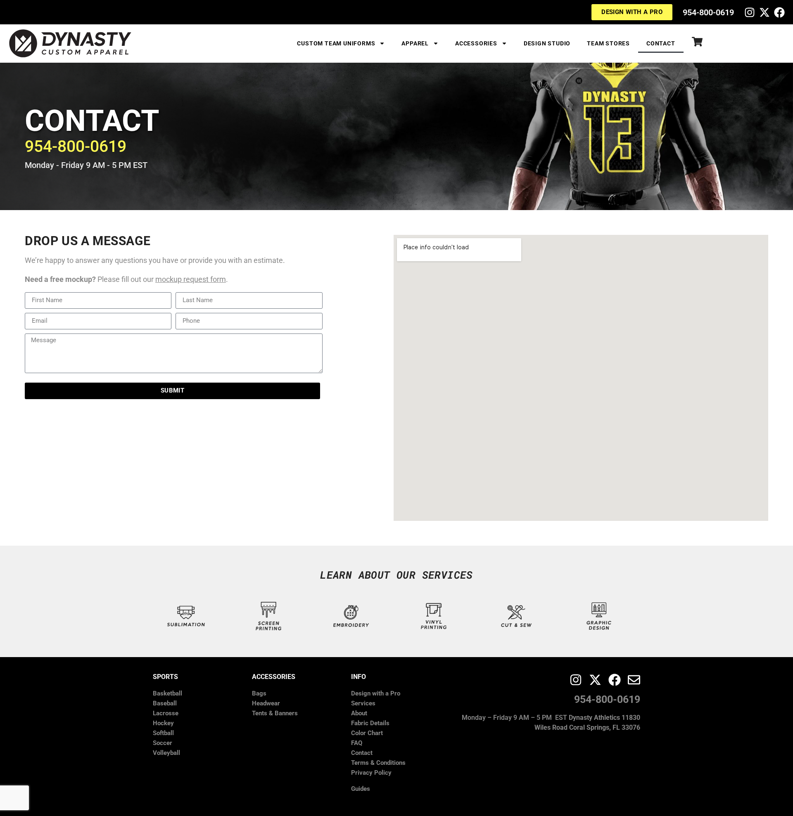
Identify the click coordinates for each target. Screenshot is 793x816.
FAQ (356, 743)
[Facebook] (779, 12)
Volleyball (166, 753)
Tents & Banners (275, 713)
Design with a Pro (375, 693)
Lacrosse (165, 713)
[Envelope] (634, 680)
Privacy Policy (371, 772)
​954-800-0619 (75, 146)
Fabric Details (370, 723)
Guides (360, 788)
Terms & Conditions (378, 762)
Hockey (163, 723)
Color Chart (367, 733)
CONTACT (660, 43)
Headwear (266, 703)
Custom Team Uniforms (336, 43)
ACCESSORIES (476, 43)
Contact (362, 753)
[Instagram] (749, 12)
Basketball (167, 693)
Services (363, 703)
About (359, 713)
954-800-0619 (708, 12)
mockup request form (190, 279)
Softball (163, 733)
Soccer (162, 743)
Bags (259, 693)
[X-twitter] (764, 12)
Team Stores (608, 43)
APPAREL (415, 43)
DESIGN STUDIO (547, 43)
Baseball (165, 703)
